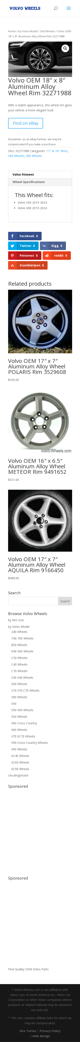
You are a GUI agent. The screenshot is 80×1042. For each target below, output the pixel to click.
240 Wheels (19, 632)
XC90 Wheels (20, 769)
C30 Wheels (19, 658)
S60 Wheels (47, 31)
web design (41, 1036)
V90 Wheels (19, 749)
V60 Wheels (34, 156)
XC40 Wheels (20, 756)
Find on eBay (25, 123)
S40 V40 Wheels (22, 678)
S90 (13, 704)
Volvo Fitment (23, 174)
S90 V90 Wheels (22, 710)
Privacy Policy (50, 1031)
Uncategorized (18, 775)
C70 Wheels (19, 671)
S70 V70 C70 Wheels (25, 690)
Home (12, 31)
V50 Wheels (19, 717)
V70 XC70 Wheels (23, 736)
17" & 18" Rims (56, 151)
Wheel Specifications (29, 182)
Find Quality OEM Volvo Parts (28, 969)
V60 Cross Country (24, 723)
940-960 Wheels (22, 651)
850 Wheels (19, 645)
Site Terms (27, 1031)
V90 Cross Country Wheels (29, 743)
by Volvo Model (28, 31)
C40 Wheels (19, 664)
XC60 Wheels (20, 762)
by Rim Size (16, 620)
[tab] (40, 174)
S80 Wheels (19, 697)
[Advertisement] (40, 830)
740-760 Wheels (22, 638)
